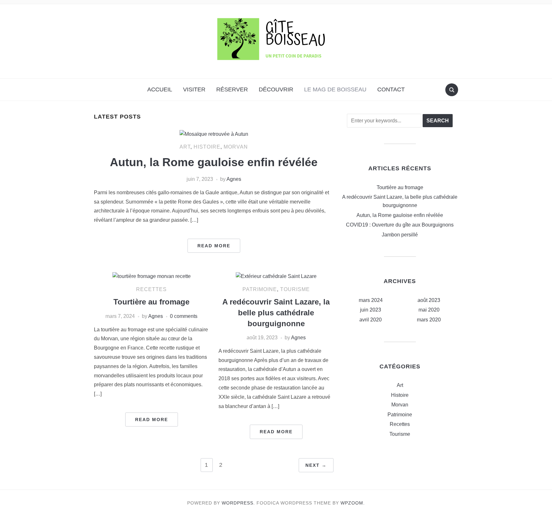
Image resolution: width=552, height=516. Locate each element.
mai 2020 (429, 309)
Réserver (232, 89)
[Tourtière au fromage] (151, 276)
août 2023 (429, 300)
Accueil (159, 89)
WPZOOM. (353, 502)
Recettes (151, 289)
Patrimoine (259, 289)
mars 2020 (429, 319)
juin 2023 (370, 309)
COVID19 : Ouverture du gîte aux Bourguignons (400, 224)
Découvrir (276, 89)
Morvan (236, 147)
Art (185, 147)
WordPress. (238, 502)
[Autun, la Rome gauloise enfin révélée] (214, 133)
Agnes (233, 179)
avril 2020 (370, 319)
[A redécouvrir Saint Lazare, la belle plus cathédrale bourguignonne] (276, 276)
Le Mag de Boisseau (335, 89)
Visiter (194, 89)
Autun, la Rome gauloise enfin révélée (214, 162)
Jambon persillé (400, 234)
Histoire (207, 147)
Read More (213, 245)
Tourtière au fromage (151, 301)
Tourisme (295, 289)
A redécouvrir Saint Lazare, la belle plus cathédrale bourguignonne (276, 312)
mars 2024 (371, 300)
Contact (391, 89)
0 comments (183, 316)
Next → (316, 465)
